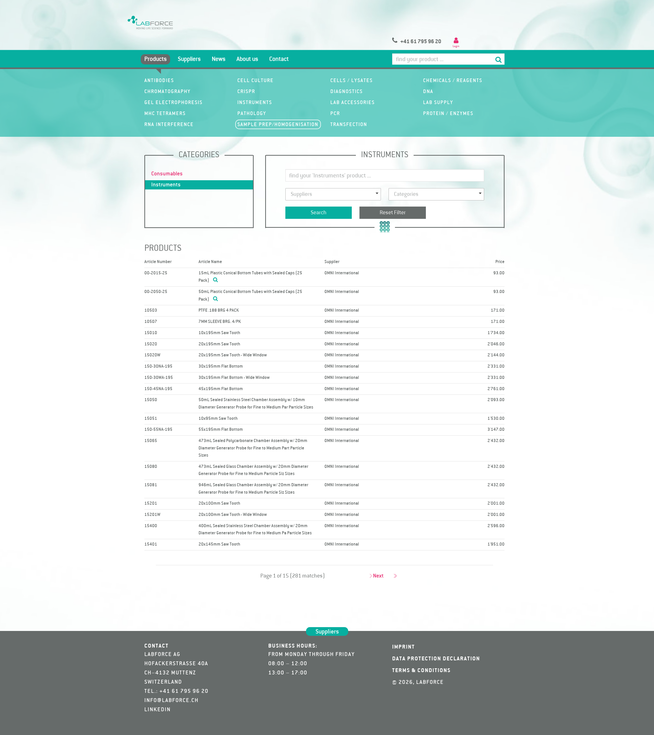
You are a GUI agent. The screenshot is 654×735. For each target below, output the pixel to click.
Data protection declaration (436, 659)
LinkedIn (157, 710)
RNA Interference (169, 125)
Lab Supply (438, 103)
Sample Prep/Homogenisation (277, 125)
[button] (333, 194)
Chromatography (167, 92)
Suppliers (189, 59)
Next (378, 576)
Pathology (251, 114)
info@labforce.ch (171, 700)
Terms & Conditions (421, 671)
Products (155, 59)
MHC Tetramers (165, 114)
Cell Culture (255, 81)
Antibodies (159, 81)
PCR (335, 114)
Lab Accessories (352, 103)
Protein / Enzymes (448, 114)
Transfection (348, 125)
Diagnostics (346, 92)
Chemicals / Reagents (452, 81)
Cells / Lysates (351, 81)
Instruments (254, 103)
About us (247, 59)
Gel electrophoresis (173, 103)
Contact (279, 59)
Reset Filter (393, 213)
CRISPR (246, 92)
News (218, 59)
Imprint (403, 647)
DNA (428, 92)
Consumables (167, 174)
